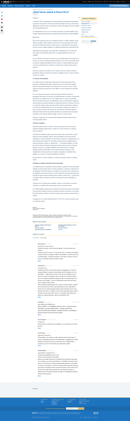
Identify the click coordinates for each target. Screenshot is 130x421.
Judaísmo (10, 6)
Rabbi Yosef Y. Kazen (57, 413)
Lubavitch (52, 412)
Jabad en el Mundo (82, 403)
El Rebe (80, 402)
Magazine (42, 402)
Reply (39, 261)
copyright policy (58, 217)
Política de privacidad (87, 417)
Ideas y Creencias (19, 6)
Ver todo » (60, 229)
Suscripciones (54, 404)
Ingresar (86, 1)
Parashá (69, 402)
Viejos (45, 237)
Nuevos (42, 237)
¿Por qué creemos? (63, 227)
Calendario (54, 402)
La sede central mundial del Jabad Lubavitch (73, 412)
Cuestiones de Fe (50, 9)
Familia (28, 6)
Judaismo (68, 413)
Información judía (74, 413)
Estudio (4, 6)
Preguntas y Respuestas (38, 9)
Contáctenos (95, 417)
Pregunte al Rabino (99, 1)
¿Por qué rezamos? (39, 227)
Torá (65, 413)
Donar (119, 1)
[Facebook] (95, 413)
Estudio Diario (54, 403)
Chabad (49, 412)
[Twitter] (97, 413)
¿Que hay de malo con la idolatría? (43, 229)
